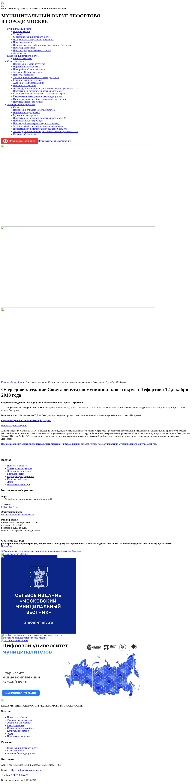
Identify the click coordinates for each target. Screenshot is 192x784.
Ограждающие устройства (20, 476)
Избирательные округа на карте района (33, 39)
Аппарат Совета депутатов (21, 104)
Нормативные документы (26, 66)
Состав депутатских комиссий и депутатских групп (39, 93)
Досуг (10, 482)
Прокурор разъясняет (24, 47)
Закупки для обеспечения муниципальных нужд (38, 126)
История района (21, 31)
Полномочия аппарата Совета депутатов (34, 110)
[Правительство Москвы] (14, 554)
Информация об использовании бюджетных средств (40, 128)
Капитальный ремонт (18, 479)
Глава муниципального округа (23, 55)
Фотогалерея (19, 53)
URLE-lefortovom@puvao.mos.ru (17, 514)
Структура (18, 107)
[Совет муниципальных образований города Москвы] (29, 556)
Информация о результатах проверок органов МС (38, 91)
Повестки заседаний (23, 74)
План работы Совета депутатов (29, 69)
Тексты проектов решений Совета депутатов (36, 77)
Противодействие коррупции (28, 101)
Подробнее (6, 546)
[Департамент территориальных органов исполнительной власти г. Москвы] (41, 551)
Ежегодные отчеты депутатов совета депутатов (37, 96)
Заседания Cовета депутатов (27, 72)
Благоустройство (15, 473)
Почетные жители (22, 42)
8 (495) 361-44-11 (9, 507)
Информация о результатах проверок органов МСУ (39, 118)
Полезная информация (18, 484)
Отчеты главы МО (22, 58)
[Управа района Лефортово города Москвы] (24, 637)
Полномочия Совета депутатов (29, 64)
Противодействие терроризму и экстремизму (36, 123)
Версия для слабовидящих (22, 141)
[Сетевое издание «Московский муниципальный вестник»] (38, 632)
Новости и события (17, 465)
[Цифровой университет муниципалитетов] (71, 697)
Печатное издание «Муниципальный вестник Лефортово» (43, 45)
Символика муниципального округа (32, 37)
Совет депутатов (15, 61)
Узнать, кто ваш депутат (19, 468)
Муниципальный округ (19, 28)
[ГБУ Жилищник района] (14, 640)
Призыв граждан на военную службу (32, 50)
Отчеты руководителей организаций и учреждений (39, 99)
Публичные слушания (24, 85)
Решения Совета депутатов (27, 80)
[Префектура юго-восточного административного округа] (31, 635)
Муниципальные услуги (25, 115)
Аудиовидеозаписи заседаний (28, 83)
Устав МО (18, 34)
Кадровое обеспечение (24, 134)
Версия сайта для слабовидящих (54, 141)
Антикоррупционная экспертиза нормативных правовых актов (45, 88)
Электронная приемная (19, 471)
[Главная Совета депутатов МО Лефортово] (2, 6)
